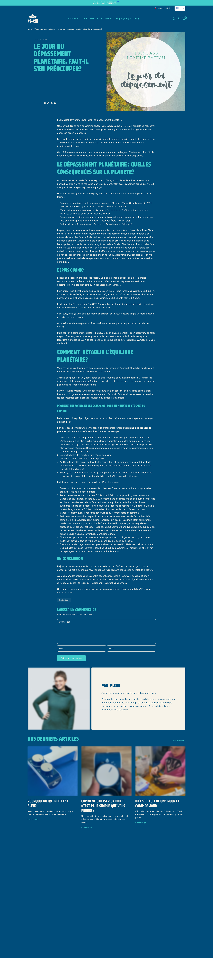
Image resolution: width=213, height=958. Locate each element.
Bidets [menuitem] (108, 18)
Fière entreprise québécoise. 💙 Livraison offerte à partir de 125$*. (106, 3)
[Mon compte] (178, 18)
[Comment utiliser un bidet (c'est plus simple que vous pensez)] (106, 771)
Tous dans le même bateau (45, 29)
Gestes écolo (64, 600)
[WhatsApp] (51, 103)
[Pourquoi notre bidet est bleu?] (52, 771)
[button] (180, 8)
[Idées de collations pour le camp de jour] (160, 771)
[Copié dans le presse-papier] (55, 103)
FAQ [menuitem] (136, 18)
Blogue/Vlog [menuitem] (122, 18)
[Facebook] (44, 103)
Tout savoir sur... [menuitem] (91, 18)
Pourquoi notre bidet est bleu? (47, 803)
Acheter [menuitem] (72, 18)
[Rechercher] (173, 18)
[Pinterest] (48, 103)
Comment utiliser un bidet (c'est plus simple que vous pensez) (103, 806)
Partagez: (38, 103)
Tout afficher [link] (178, 741)
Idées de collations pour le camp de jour (157, 803)
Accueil (30, 29)
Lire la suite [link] (32, 820)
